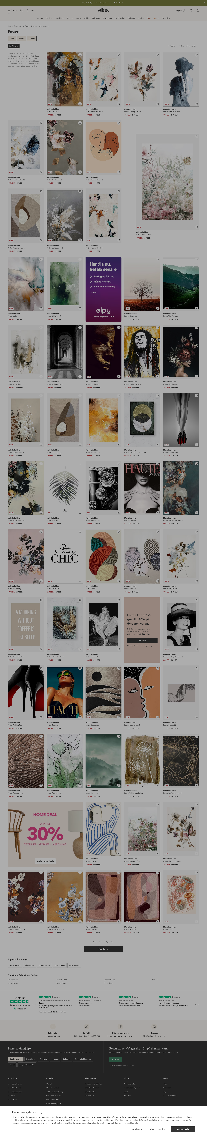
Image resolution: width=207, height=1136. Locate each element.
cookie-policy (133, 1123)
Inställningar (137, 1129)
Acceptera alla (183, 1129)
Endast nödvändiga (157, 1129)
